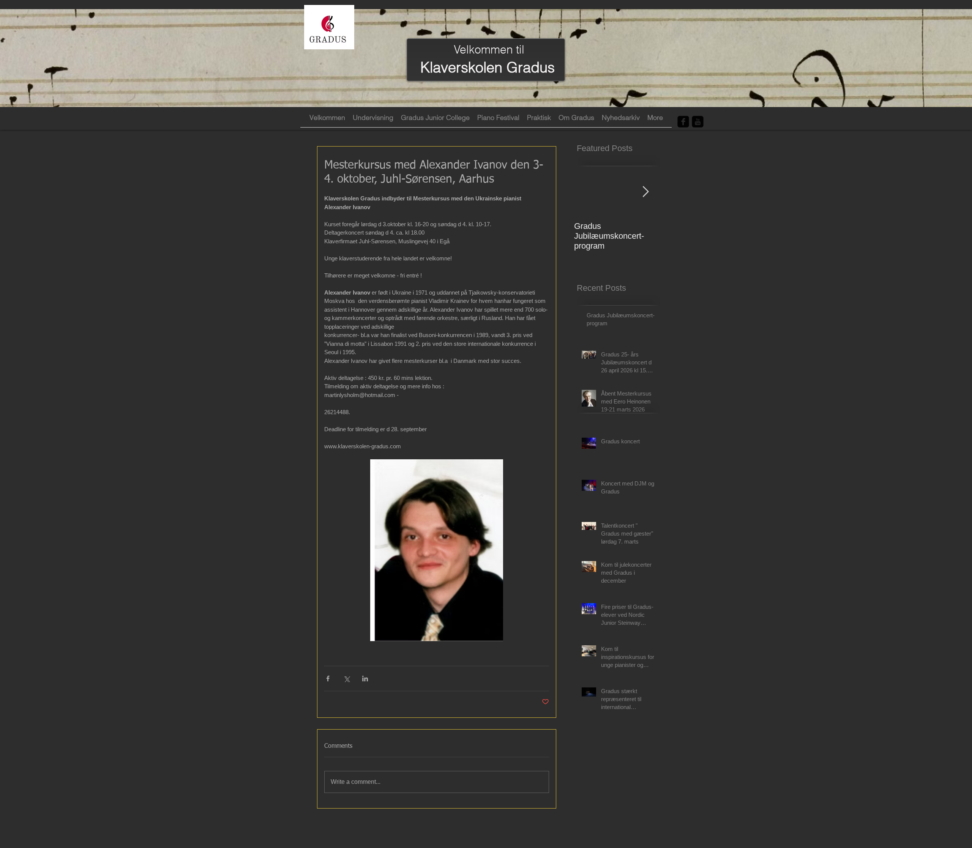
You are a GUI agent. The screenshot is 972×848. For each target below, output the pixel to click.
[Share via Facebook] (327, 678)
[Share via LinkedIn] (365, 678)
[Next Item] (645, 192)
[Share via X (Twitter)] (346, 678)
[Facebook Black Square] (683, 122)
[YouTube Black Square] (698, 122)
